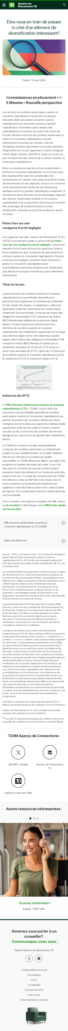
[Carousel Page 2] (34, 818)
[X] (29, 958)
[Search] (63, 5)
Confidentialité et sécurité (34, 970)
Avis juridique (34, 975)
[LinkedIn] (38, 958)
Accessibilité (34, 985)
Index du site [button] (34, 995)
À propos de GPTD (34, 990)
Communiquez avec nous (34, 941)
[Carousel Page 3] (38, 818)
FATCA (34, 980)
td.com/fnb (12, 505)
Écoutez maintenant (34, 903)
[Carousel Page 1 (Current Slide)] (30, 818)
